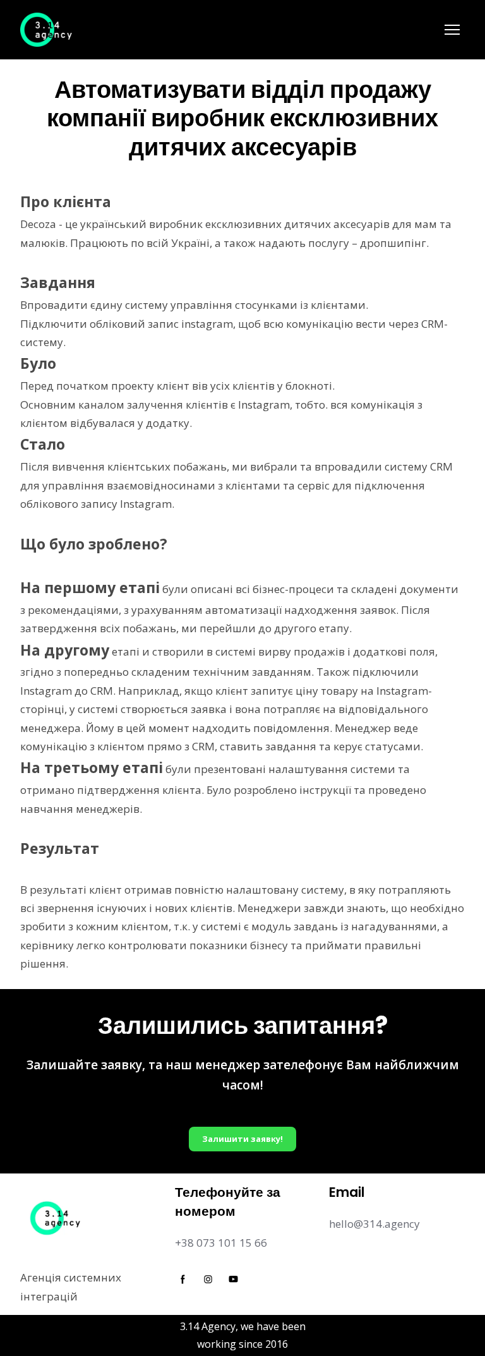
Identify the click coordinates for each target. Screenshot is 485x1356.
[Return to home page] (46, 30)
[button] (242, 1139)
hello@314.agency (374, 1223)
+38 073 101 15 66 (221, 1242)
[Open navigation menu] (452, 29)
